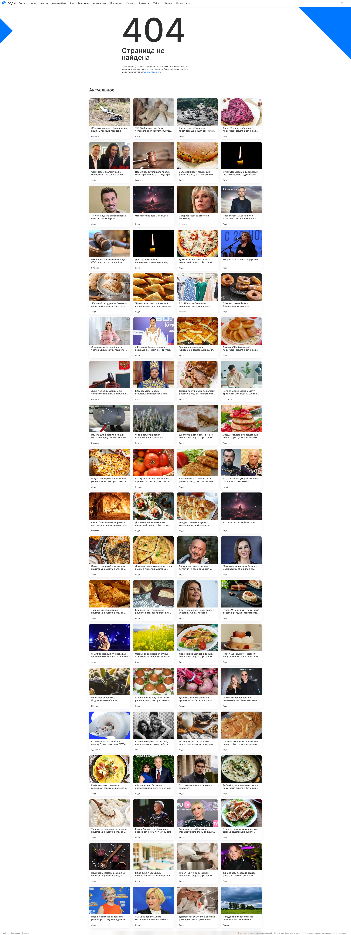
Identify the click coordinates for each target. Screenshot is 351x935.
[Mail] (4, 3)
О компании (15, 933)
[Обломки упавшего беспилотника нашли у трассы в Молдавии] (109, 118)
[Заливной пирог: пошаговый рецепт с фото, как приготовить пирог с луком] (197, 162)
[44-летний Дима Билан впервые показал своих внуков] (109, 206)
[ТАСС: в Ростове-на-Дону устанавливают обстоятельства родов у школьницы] (153, 118)
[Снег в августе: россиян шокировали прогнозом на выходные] (153, 425)
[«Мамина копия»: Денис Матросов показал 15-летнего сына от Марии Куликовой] (153, 907)
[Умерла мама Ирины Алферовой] (241, 250)
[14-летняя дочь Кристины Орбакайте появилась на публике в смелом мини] (197, 819)
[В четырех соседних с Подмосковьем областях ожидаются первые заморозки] (109, 688)
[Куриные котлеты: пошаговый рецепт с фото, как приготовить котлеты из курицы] (197, 469)
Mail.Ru (6, 933)
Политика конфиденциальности (287, 933)
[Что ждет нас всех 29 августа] (241, 513)
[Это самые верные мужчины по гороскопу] (197, 775)
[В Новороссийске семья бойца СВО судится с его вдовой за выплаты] (109, 250)
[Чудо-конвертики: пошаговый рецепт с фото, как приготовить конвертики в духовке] (153, 293)
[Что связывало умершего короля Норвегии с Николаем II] (241, 469)
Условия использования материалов (316, 933)
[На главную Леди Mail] (10, 3)
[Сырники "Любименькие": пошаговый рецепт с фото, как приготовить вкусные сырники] (241, 337)
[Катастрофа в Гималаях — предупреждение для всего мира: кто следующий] (197, 118)
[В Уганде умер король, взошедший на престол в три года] (153, 381)
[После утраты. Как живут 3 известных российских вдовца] (241, 206)
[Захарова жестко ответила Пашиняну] (197, 206)
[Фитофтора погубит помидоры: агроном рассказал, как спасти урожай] (153, 469)
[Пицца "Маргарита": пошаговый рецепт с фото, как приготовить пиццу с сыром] (109, 469)
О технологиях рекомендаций (260, 933)
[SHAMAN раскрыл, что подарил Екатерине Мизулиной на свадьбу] (109, 644)
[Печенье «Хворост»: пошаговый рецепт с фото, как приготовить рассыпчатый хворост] (241, 732)
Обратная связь (339, 933)
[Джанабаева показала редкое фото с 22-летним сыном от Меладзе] (241, 863)
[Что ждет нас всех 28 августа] (153, 206)
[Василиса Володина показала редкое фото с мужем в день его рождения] (109, 907)
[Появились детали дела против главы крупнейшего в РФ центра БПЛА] (153, 162)
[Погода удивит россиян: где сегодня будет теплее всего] (241, 907)
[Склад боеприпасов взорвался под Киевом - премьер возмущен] (109, 513)
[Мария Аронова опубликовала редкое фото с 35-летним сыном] (153, 819)
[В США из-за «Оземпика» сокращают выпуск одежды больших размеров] (197, 293)
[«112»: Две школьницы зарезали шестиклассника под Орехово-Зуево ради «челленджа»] (241, 162)
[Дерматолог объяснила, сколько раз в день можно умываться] (197, 907)
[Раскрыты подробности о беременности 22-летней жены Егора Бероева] (241, 688)
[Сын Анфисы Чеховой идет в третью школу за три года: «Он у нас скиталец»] (109, 337)
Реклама (25, 933)
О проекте (242, 933)
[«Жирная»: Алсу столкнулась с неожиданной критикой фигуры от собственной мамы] (153, 337)
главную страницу (151, 72)
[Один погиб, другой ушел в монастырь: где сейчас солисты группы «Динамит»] (109, 162)
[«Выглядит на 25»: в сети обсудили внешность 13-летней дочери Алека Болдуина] (153, 775)
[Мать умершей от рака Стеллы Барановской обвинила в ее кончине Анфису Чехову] (241, 556)
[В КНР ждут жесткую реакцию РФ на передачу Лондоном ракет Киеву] (109, 425)
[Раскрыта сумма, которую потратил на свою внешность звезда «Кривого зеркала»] (197, 556)
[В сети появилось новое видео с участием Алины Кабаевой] (197, 600)
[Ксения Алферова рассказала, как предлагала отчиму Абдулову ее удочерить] (153, 732)
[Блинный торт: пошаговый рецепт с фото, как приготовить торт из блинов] (153, 600)
